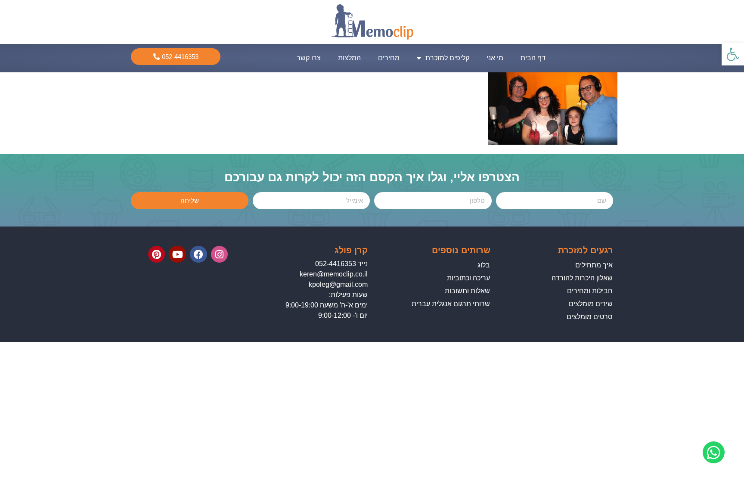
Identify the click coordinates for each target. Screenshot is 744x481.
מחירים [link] (389, 58)
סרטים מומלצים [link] (590, 316)
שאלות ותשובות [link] (467, 291)
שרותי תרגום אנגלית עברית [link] (451, 303)
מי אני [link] (495, 58)
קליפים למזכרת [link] (447, 58)
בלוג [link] (483, 265)
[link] (733, 54)
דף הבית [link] (533, 58)
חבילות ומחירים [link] (590, 291)
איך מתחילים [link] (594, 265)
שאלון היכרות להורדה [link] (582, 278)
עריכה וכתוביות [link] (468, 278)
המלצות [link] (349, 58)
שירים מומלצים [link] (591, 303)
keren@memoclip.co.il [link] (334, 274)
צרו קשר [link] (309, 58)
